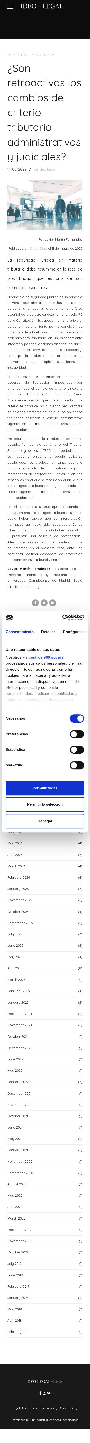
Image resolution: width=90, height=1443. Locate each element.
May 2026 (15, 843)
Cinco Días (38, 248)
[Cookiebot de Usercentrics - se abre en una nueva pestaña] (63, 617)
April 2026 (15, 855)
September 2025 (20, 923)
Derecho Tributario (31, 54)
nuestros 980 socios (45, 657)
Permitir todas (45, 788)
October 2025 (18, 912)
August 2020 (17, 1184)
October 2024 (18, 1036)
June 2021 (15, 1127)
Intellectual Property (43, 1408)
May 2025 (15, 957)
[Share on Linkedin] (52, 602)
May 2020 (15, 1195)
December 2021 (20, 1093)
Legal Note (20, 1408)
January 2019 (18, 1298)
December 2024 (20, 1014)
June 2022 (16, 1059)
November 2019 (20, 1241)
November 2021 (20, 1105)
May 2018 (15, 1309)
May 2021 (15, 1139)
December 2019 (20, 1230)
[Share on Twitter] (44, 602)
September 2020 (20, 1173)
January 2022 (18, 1082)
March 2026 (17, 866)
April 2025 (15, 968)
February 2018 (19, 1332)
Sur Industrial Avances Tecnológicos (54, 1420)
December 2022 (20, 1048)
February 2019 (19, 1286)
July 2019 (15, 1263)
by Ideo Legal (45, 169)
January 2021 (18, 1150)
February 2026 (19, 877)
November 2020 (20, 1161)
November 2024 (20, 1025)
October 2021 (18, 1116)
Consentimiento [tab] (20, 631)
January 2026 (18, 889)
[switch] (77, 734)
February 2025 (19, 991)
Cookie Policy (69, 1408)
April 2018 (15, 1320)
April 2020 (15, 1207)
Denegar (45, 821)
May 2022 (15, 1070)
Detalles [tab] (48, 631)
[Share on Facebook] (35, 602)
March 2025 (17, 980)
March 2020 (17, 1218)
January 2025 (18, 1002)
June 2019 (15, 1275)
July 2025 (15, 934)
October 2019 (18, 1252)
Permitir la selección (45, 804)
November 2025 (20, 900)
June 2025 (16, 945)
